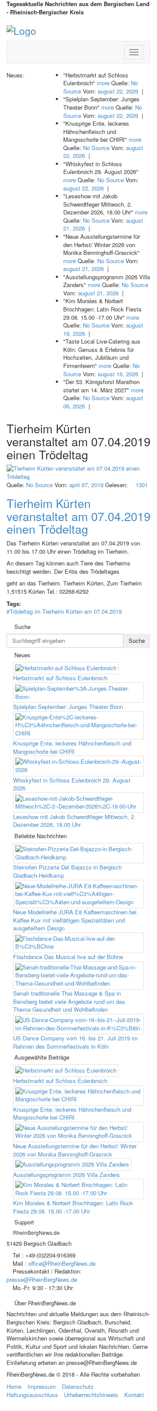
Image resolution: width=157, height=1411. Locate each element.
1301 (141, 485)
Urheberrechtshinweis (91, 1395)
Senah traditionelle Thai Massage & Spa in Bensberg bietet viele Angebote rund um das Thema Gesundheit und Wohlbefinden (69, 1001)
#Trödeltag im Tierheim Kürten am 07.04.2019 (64, 611)
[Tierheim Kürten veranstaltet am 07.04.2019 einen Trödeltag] (78, 473)
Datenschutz (78, 1386)
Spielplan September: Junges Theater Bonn (68, 706)
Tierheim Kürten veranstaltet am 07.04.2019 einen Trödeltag (78, 516)
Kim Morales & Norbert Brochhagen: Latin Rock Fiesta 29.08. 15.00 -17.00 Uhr (73, 1207)
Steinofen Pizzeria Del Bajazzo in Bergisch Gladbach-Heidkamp (67, 871)
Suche (137, 640)
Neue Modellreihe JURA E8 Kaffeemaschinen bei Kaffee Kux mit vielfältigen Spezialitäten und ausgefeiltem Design (75, 920)
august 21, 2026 (83, 268)
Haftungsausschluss (32, 1395)
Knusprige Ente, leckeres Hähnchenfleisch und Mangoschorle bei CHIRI (72, 747)
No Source (96, 148)
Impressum (41, 1386)
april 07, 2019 (86, 485)
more (103, 83)
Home (14, 1386)
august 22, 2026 (118, 91)
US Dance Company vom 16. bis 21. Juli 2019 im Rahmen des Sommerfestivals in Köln (75, 1042)
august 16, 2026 (118, 374)
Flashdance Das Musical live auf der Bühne (68, 957)
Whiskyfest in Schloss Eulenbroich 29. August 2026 (71, 784)
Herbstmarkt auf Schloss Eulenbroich (60, 678)
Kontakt (134, 1395)
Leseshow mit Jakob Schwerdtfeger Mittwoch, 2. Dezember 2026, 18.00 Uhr (74, 820)
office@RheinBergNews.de (62, 1263)
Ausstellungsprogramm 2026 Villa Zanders (66, 1174)
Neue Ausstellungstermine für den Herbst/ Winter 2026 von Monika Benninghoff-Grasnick (75, 1150)
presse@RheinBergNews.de (42, 1279)
